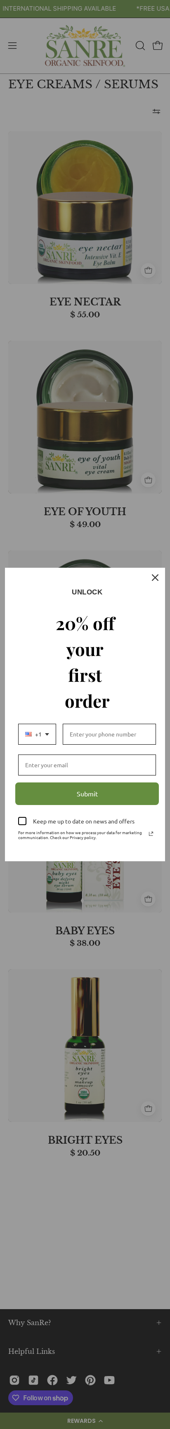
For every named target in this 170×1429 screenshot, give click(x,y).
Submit (87, 793)
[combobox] (37, 734)
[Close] (155, 577)
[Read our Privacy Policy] (151, 834)
